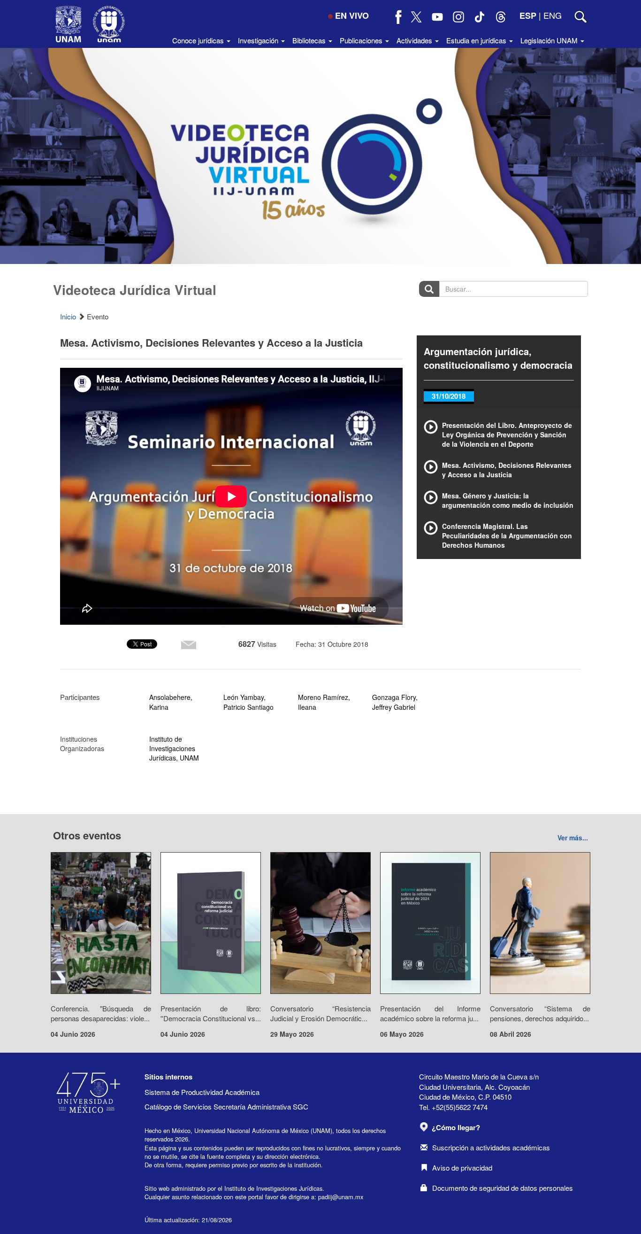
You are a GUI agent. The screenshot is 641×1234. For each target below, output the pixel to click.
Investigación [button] (259, 40)
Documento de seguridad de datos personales (502, 1188)
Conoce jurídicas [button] (199, 40)
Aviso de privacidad (462, 1167)
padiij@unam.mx (340, 1196)
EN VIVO (352, 15)
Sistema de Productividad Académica (202, 1092)
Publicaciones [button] (362, 40)
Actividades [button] (415, 40)
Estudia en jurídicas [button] (477, 40)
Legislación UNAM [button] (550, 40)
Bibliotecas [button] (310, 40)
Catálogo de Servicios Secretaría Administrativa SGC (226, 1106)
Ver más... (572, 837)
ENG (552, 15)
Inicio (68, 316)
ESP (527, 15)
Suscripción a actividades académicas (491, 1147)
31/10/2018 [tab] (448, 396)
